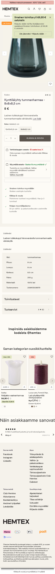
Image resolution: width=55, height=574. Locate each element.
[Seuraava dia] (50, 53)
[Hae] (29, 9)
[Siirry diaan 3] (44, 389)
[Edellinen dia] (4, 53)
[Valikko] (50, 9)
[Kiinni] (50, 17)
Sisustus (7, 16)
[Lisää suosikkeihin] (50, 84)
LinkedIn (7, 461)
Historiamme (9, 496)
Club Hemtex (9, 493)
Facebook (7, 454)
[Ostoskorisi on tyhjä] (45, 9)
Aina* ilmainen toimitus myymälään (28, 570)
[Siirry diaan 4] (51, 389)
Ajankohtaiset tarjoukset (36, 494)
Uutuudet (34, 503)
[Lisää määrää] (15, 138)
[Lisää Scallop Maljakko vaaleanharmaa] (24, 387)
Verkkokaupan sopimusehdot (36, 468)
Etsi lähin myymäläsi (39, 506)
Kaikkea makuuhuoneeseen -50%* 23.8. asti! (27, 2)
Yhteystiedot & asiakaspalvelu (37, 455)
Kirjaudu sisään (36, 509)
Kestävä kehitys (10, 500)
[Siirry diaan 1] (14, 389)
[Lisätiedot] (10, 399)
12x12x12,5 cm (11, 129)
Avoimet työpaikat (11, 503)
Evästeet (34, 482)
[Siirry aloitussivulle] (10, 9)
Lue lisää (37, 118)
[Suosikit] (39, 9)
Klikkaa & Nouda (35, 138)
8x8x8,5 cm (25, 129)
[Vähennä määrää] (6, 138)
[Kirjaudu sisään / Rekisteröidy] (34, 9)
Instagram (7, 457)
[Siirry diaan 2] (38, 389)
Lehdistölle (8, 506)
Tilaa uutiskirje (36, 499)
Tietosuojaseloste (38, 472)
